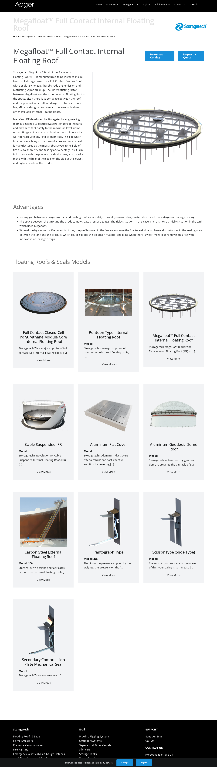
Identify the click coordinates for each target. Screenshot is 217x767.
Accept (125, 762)
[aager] (24, 2)
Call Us (149, 740)
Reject (143, 762)
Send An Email (154, 736)
